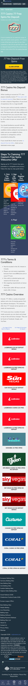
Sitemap (2, 630)
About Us (3, 623)
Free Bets (19, 684)
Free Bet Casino (9, 9)
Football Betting (14, 684)
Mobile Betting (4, 607)
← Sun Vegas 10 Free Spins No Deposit (6, 328)
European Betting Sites (7, 578)
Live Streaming (4, 610)
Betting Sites (8, 684)
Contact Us (3, 625)
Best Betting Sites (5, 605)
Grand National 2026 (6, 595)
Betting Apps (4, 612)
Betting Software (5, 615)
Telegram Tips (25, 684)
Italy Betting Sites (5, 583)
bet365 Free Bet (17, 4)
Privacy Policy (4, 628)
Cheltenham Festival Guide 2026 (10, 597)
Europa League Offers (7, 601)
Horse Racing (3, 684)
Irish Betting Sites (5, 586)
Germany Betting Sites (7, 581)
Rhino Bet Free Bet (7, 4)
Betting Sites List (5, 620)
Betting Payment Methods (8, 618)
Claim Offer (14, 66)
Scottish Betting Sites (6, 588)
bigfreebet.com (16, 634)
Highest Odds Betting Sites (8, 591)
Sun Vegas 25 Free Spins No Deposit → (21, 328)
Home (2, 9)
